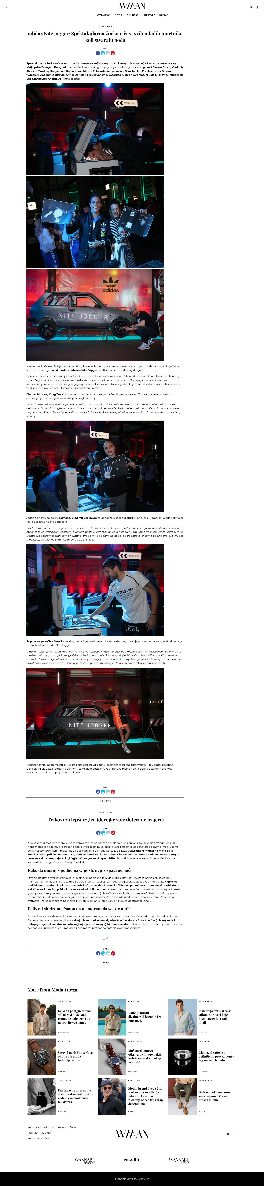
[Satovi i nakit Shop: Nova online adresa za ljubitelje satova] (42, 1057)
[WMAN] (132, 8)
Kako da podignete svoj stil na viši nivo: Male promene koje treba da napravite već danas (74, 1016)
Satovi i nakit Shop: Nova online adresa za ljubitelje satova (75, 1056)
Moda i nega (105, 26)
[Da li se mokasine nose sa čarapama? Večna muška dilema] (182, 1096)
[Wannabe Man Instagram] (251, 7)
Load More (132, 973)
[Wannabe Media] (179, 1163)
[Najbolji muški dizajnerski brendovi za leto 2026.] (112, 1017)
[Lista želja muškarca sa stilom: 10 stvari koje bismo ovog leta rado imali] (182, 1017)
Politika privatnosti (41, 1133)
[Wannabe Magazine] (84, 1163)
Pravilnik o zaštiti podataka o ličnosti (53, 1127)
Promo (163, 15)
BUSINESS (132, 15)
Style (118, 15)
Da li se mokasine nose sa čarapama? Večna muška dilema (215, 1096)
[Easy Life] (132, 1162)
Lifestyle (149, 15)
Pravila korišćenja (40, 1138)
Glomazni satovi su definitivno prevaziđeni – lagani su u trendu (216, 1056)
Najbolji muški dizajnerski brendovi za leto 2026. (145, 1016)
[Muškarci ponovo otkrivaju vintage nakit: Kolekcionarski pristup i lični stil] (112, 1057)
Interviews (103, 15)
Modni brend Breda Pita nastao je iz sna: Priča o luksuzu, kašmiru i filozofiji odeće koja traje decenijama (146, 1096)
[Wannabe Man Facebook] (257, 7)
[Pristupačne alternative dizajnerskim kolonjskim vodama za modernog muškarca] (42, 1096)
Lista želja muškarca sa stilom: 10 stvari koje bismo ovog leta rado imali (215, 1016)
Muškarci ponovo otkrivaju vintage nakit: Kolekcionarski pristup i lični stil (145, 1056)
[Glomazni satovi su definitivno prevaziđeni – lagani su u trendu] (182, 1057)
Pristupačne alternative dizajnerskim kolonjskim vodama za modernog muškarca (75, 1096)
